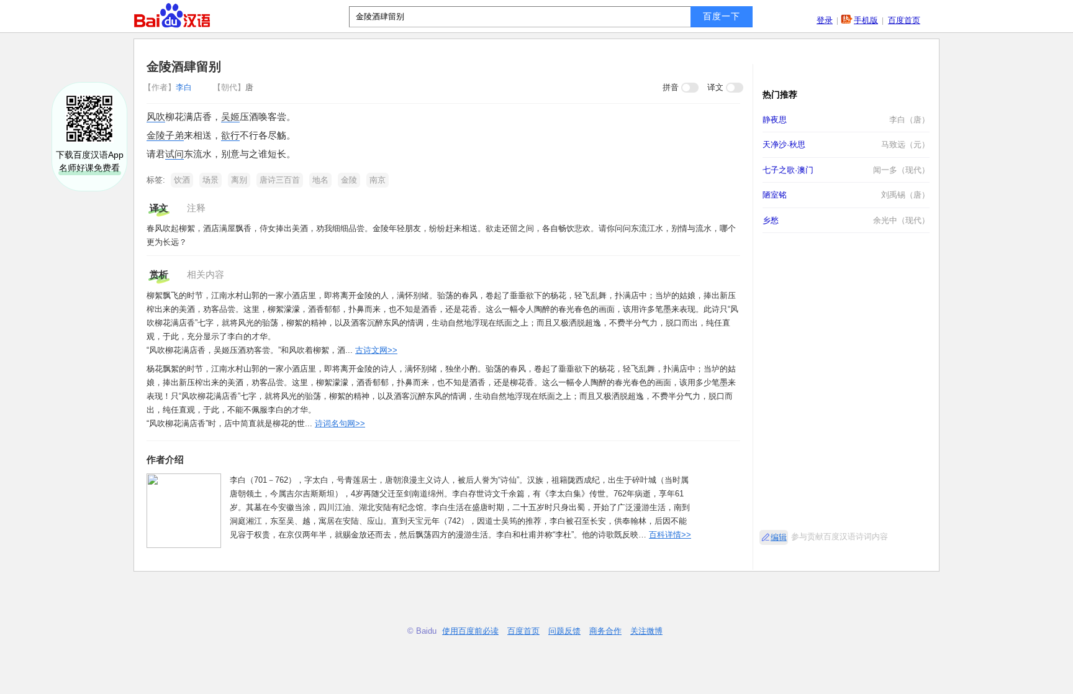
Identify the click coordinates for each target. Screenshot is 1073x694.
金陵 (349, 180)
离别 (239, 180)
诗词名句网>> (340, 423)
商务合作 (605, 631)
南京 (377, 180)
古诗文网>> (376, 350)
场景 (210, 180)
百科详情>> (670, 534)
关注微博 (646, 631)
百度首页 (904, 20)
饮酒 (182, 180)
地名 (320, 180)
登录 (825, 20)
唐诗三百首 (280, 180)
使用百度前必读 (470, 631)
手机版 (866, 20)
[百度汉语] (172, 15)
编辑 (779, 537)
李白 (168, 87)
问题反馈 (564, 631)
